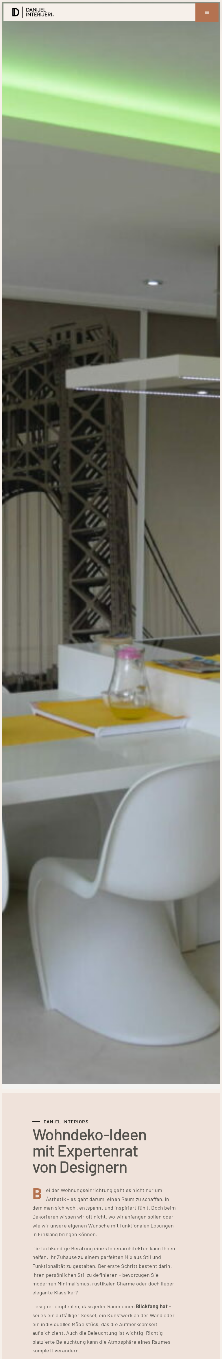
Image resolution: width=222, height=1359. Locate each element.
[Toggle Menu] (207, 12)
